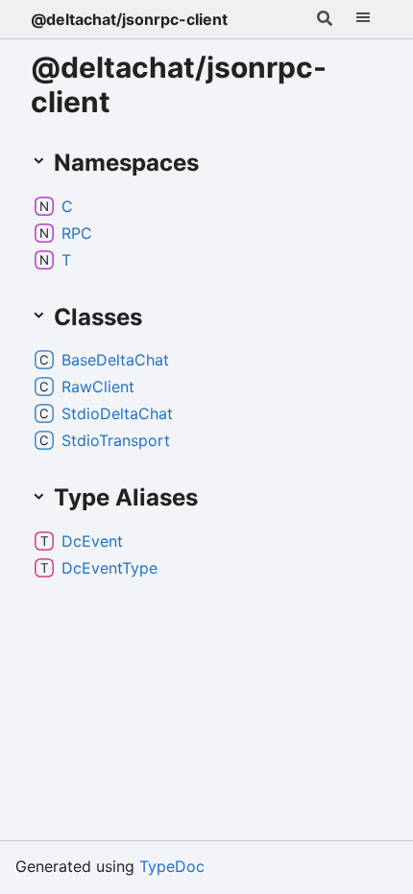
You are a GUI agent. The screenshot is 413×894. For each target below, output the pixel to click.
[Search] (324, 19)
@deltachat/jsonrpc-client (129, 19)
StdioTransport (115, 440)
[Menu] (363, 19)
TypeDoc (172, 866)
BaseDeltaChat (115, 359)
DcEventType (109, 567)
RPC (76, 233)
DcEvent (92, 541)
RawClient (97, 386)
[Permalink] (218, 164)
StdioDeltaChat (117, 413)
